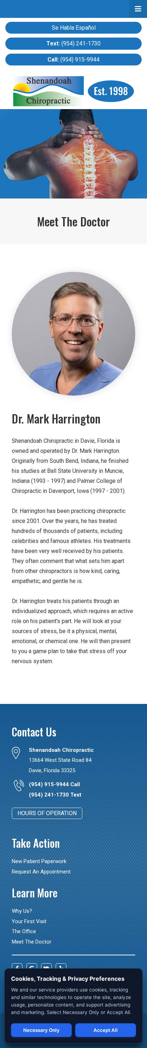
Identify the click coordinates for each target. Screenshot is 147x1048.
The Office (24, 931)
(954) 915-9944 (73, 59)
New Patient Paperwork (39, 861)
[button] (138, 9)
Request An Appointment (41, 871)
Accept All (105, 1030)
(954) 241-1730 (73, 43)
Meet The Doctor (31, 942)
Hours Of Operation (47, 813)
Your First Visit (29, 921)
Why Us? (22, 911)
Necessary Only (41, 1030)
